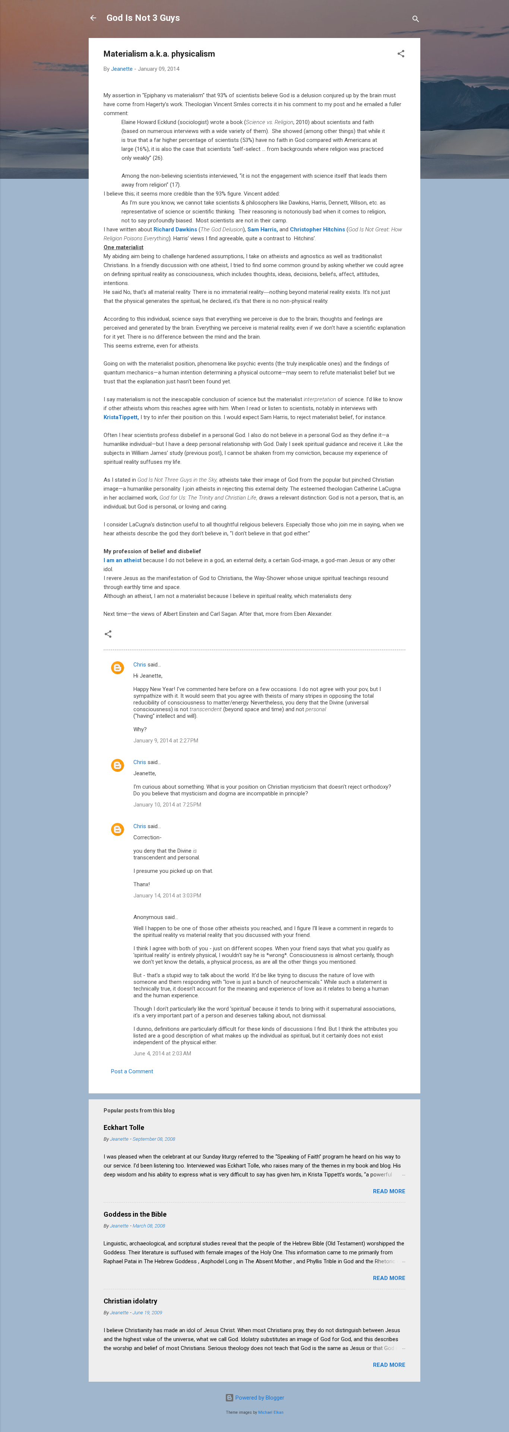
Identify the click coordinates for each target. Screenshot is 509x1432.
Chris (139, 664)
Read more (389, 1191)
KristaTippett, (121, 417)
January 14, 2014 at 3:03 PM (167, 895)
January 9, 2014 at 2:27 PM (165, 740)
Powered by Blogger (259, 1397)
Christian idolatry (130, 1301)
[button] (400, 55)
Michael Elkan (271, 1412)
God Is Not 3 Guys (143, 18)
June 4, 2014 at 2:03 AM (162, 1053)
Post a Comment (132, 1071)
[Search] (415, 20)
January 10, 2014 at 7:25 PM (167, 804)
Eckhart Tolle (124, 1127)
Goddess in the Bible (135, 1214)
